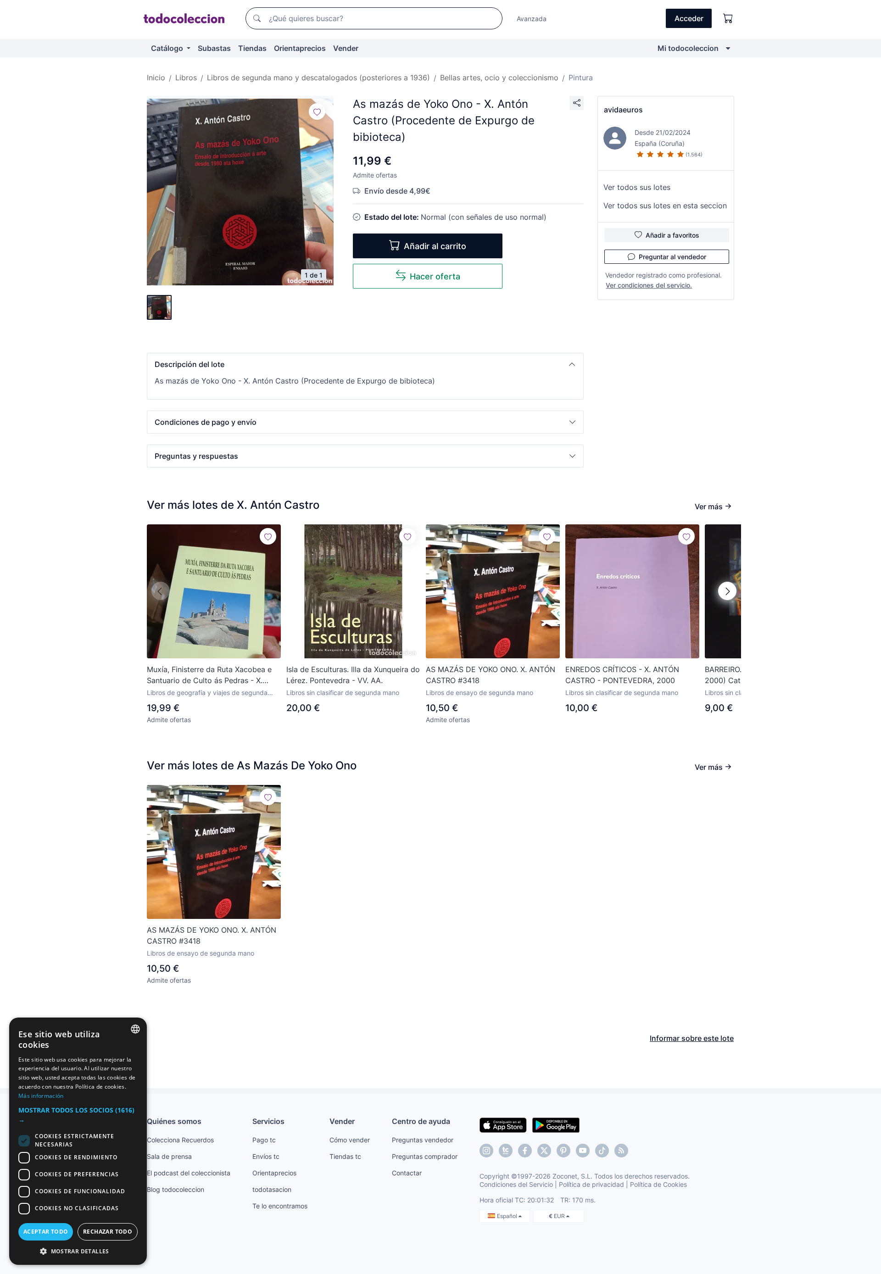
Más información (41, 1096)
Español (508, 1216)
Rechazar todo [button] (107, 1231)
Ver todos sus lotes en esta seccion (665, 205)
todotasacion (271, 1189)
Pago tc (264, 1140)
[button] (365, 364)
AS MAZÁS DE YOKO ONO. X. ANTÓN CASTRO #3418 (490, 675)
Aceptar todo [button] (45, 1231)
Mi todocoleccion (688, 48)
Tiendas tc (345, 1156)
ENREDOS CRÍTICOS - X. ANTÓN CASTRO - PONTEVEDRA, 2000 (622, 675)
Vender (345, 48)
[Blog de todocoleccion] (621, 1150)
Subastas (214, 48)
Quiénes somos (174, 1121)
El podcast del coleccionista (188, 1173)
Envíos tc (265, 1156)
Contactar (407, 1173)
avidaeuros (623, 109)
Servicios (268, 1121)
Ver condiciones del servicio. (649, 285)
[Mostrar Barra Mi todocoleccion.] (728, 48)
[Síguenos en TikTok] (602, 1150)
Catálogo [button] (168, 48)
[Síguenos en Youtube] (583, 1150)
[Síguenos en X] (544, 1150)
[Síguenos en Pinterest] (563, 1150)
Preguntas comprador (424, 1156)
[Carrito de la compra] (728, 18)
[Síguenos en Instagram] (486, 1150)
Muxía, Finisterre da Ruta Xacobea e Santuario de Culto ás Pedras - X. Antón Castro (209, 675)
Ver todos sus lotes (636, 187)
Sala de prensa (169, 1156)
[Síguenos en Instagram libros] (506, 1150)
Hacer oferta (435, 276)
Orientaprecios (300, 48)
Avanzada (531, 18)
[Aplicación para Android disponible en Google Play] (556, 1124)
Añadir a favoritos (672, 235)
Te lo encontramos (279, 1206)
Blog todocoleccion (175, 1189)
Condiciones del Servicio (516, 1184)
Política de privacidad (591, 1184)
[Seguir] (317, 111)
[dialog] (78, 1141)
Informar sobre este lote (692, 1038)
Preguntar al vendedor (672, 257)
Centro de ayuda (421, 1121)
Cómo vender (349, 1140)
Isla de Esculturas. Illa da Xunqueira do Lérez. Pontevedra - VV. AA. (353, 675)
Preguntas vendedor (422, 1140)
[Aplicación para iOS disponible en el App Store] (503, 1124)
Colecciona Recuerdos (180, 1140)
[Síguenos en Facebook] (525, 1150)
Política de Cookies (658, 1184)
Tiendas (252, 48)
